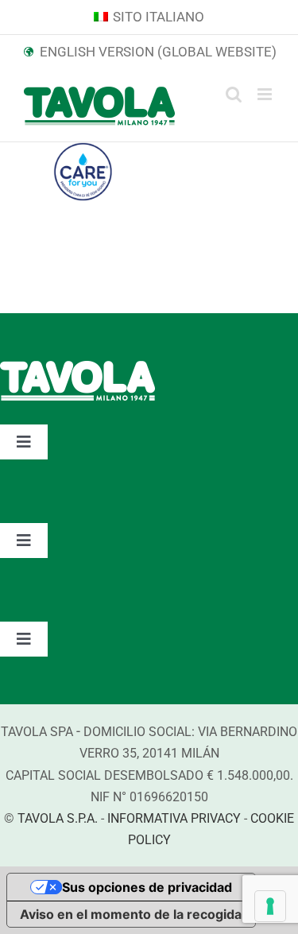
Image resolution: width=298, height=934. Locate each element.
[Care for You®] (82, 154)
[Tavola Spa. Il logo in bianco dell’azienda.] (77, 368)
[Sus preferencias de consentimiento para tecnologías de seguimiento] (270, 906)
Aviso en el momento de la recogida (131, 914)
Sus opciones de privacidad (147, 887)
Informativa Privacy (174, 818)
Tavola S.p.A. (57, 818)
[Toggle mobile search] (234, 94)
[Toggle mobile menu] (265, 94)
